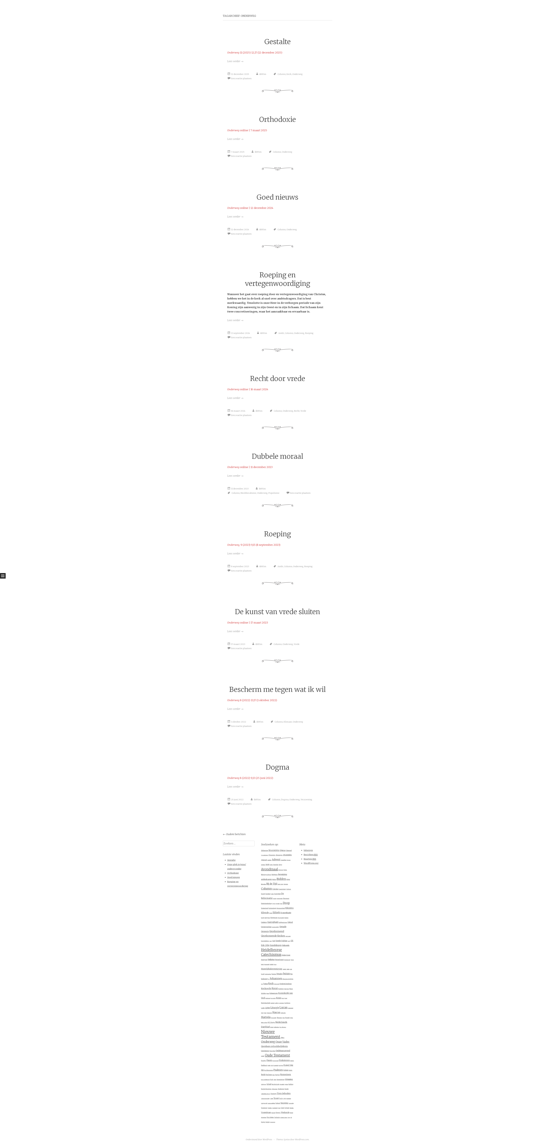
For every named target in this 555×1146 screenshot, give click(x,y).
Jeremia (273, 974)
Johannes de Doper (287, 979)
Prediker (269, 1065)
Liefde (263, 1008)
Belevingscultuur (266, 874)
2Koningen (279, 855)
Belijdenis (275, 874)
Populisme (273, 493)
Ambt (281, 333)
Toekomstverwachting (265, 1098)
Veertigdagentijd (264, 1103)
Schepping (289, 1079)
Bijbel (288, 879)
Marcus (276, 1012)
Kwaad (285, 998)
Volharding (270, 1108)
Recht (297, 411)
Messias (279, 1017)
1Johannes (264, 850)
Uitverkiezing (288, 1098)
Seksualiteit (282, 1084)
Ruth (271, 1079)
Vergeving (284, 1103)
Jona (262, 984)
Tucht (281, 1098)
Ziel (291, 1117)
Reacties (310, 859)
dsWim (262, 74)
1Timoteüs (271, 855)
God (273, 941)
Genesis (265, 931)
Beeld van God (280, 870)
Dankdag (268, 894)
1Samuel (289, 850)
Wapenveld (273, 1112)
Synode (286, 1089)
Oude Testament (277, 1055)
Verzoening (306, 799)
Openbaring (265, 1051)
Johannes (276, 978)
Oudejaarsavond (283, 1050)
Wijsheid (291, 1112)
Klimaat (288, 721)
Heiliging (271, 959)
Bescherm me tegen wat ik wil (277, 689)
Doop (286, 903)
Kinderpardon (286, 988)
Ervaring (270, 913)
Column (282, 74)
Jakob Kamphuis (268, 974)
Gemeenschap (266, 927)
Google (289, 941)
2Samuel (264, 860)
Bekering (285, 870)
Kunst (283, 998)
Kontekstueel (267, 998)
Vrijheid (286, 1108)
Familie (265, 917)
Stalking (290, 1084)
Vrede (303, 411)
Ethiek (276, 912)
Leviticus (287, 1003)
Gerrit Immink (288, 936)
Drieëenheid (264, 908)
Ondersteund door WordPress (259, 1139)
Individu (287, 969)
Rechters (269, 1075)
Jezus (286, 973)
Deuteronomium (280, 898)
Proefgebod (281, 1065)
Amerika (275, 864)
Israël (262, 974)
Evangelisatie (285, 913)
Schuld (269, 1084)
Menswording (273, 1017)
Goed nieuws (277, 197)
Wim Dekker (270, 1117)
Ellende (265, 912)
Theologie (273, 1093)
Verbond (277, 1103)
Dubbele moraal (277, 456)
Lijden (267, 1008)
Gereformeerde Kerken (273, 935)
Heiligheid (264, 959)
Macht (262, 1012)
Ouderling (262, 1056)
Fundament (286, 917)
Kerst (275, 988)
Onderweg (297, 74)
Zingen (263, 1122)
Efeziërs (289, 908)
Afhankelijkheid (283, 860)
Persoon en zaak (275, 1060)
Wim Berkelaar (263, 1117)
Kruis (278, 998)
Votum (279, 1108)
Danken (272, 894)
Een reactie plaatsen (241, 78)
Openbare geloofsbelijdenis (274, 1046)
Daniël (263, 894)
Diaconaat (286, 898)
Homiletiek (271, 964)
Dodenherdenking (266, 903)
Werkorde (285, 1112)
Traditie (271, 1098)
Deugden (274, 898)
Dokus (281, 903)
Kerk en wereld (276, 984)
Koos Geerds (273, 998)
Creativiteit (282, 889)
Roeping (309, 333)
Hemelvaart (279, 960)
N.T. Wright (271, 1022)
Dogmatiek (277, 903)
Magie (265, 1012)
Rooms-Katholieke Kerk (265, 1079)
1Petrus (282, 850)
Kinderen (281, 988)
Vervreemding (291, 1103)
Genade (282, 926)
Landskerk (272, 1003)
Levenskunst (281, 1003)
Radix (290, 1070)
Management (269, 1012)
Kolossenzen (274, 993)
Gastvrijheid (272, 922)
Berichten (311, 854)
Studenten (281, 1089)
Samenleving (281, 1079)
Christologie (285, 884)
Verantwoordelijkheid (271, 1103)
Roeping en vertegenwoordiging (277, 279)
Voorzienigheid (275, 1108)
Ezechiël (262, 917)
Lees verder (235, 61)
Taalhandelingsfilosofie (265, 1093)
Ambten (271, 864)
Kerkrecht (266, 988)
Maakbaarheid (290, 1008)
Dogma (277, 767)
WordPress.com (302, 1139)
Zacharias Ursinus (283, 1117)
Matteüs (266, 1017)
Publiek (285, 1070)
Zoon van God (272, 1122)
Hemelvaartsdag (287, 959)
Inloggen (308, 850)
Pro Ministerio (268, 1070)
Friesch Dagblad (281, 917)
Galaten (264, 922)
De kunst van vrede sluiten (277, 611)
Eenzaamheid (281, 908)
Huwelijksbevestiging (271, 969)
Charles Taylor (280, 884)
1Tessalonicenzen (264, 855)
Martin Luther (283, 1012)
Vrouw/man (266, 1112)
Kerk (288, 74)
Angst (280, 864)
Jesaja (279, 973)
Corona (275, 889)
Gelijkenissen (283, 922)
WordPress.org (311, 863)
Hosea (275, 964)
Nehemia (271, 1027)
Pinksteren (284, 1060)
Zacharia (277, 1117)
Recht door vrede (277, 378)
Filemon (268, 917)
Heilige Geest (286, 955)
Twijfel (284, 1098)
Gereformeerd (276, 931)
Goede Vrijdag (281, 941)
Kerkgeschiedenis (286, 984)
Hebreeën (285, 945)
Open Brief (272, 1051)
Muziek (287, 1017)
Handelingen (276, 945)
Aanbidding (269, 860)
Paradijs (263, 1060)
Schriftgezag (263, 1084)
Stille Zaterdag (274, 1089)
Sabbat (275, 1079)
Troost (276, 1098)
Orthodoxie (277, 119)
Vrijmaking (292, 1108)
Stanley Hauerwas (266, 1089)
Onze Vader (282, 1041)
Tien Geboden (284, 1093)
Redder (273, 1074)
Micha (283, 1017)
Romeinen (285, 1074)
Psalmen (278, 1070)
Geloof (290, 922)
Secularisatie (275, 1084)
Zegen (289, 1117)
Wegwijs (278, 1112)
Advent (276, 859)
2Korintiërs (287, 855)
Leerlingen (277, 1003)
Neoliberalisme (248, 493)
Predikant (264, 1065)
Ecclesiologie (272, 908)
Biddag (274, 879)
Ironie (291, 969)
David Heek (277, 894)
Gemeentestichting (275, 927)
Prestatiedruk (275, 1065)
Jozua (265, 984)
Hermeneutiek (266, 964)
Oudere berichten (234, 834)
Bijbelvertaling (263, 884)
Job (268, 979)
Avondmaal (269, 869)
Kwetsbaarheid (265, 1003)
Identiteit (284, 969)
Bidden (281, 879)
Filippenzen (274, 917)
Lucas (283, 1007)
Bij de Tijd (271, 883)
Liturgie (274, 1007)
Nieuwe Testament (270, 1034)
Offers (282, 1037)
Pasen (269, 1060)
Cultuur (288, 889)
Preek (272, 1065)
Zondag (268, 1122)
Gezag (270, 941)
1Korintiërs (273, 850)
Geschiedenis (265, 941)
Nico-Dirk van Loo (283, 1027)
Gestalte (277, 41)
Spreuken (286, 1084)
